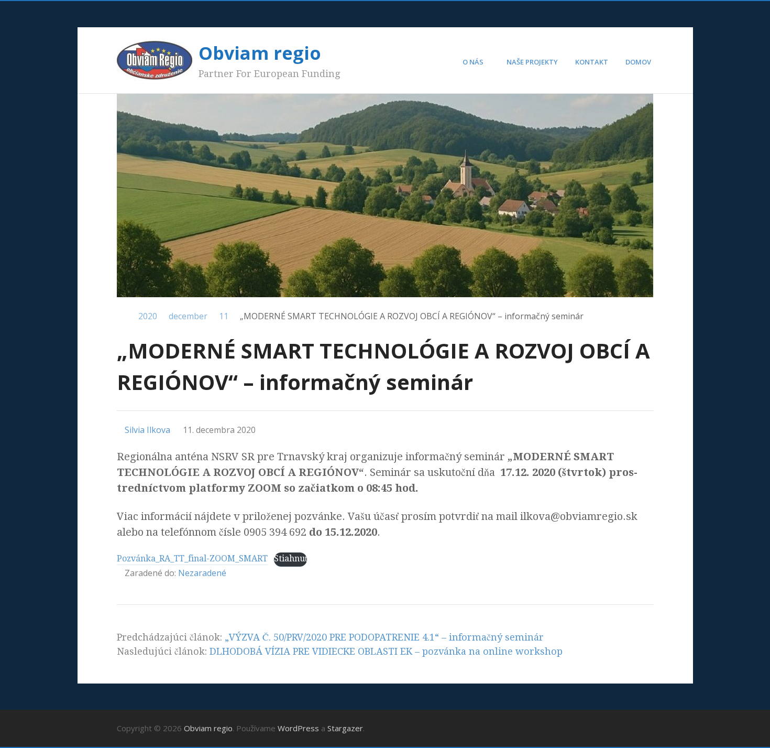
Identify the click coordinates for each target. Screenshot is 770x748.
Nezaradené (202, 573)
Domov (638, 62)
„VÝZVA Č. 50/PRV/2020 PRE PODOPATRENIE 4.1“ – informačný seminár (384, 637)
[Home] (122, 316)
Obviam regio (260, 53)
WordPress (298, 728)
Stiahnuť (290, 558)
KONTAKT (591, 62)
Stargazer (345, 728)
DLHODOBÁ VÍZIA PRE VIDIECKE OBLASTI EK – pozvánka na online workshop (386, 651)
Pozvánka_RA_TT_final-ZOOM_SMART (192, 558)
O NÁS (473, 62)
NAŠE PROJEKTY (532, 62)
